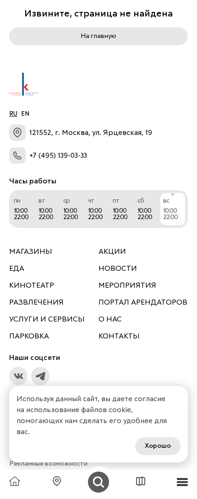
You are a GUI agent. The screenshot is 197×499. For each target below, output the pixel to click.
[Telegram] (40, 376)
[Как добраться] (56, 482)
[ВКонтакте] (18, 376)
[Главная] (14, 482)
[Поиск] (98, 482)
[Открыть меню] (182, 482)
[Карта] (140, 482)
